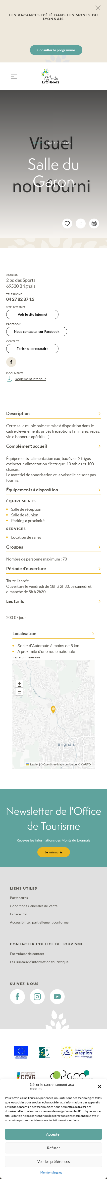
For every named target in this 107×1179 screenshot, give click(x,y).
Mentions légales (51, 1172)
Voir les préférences (53, 1161)
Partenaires (19, 898)
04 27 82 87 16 (20, 299)
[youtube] (57, 996)
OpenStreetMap (52, 764)
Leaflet (33, 764)
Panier (95, 79)
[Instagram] (37, 996)
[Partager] (81, 223)
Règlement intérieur (30, 379)
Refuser (53, 1148)
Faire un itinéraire (26, 657)
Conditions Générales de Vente (33, 906)
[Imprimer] (94, 223)
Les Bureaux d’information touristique (39, 962)
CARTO (86, 764)
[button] (99, 1086)
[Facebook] (11, 362)
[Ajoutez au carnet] (67, 223)
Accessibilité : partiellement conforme (39, 922)
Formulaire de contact (27, 954)
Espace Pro (18, 914)
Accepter (53, 1134)
